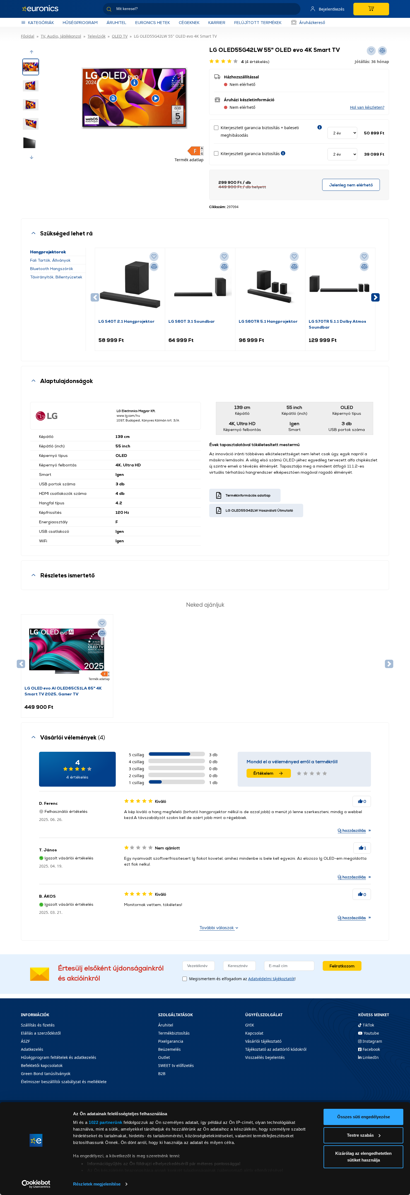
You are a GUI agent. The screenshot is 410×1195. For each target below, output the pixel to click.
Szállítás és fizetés (38, 1025)
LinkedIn (370, 1057)
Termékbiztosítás (174, 1033)
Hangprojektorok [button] (48, 251)
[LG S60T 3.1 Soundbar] (199, 284)
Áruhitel (116, 22)
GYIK (249, 1025)
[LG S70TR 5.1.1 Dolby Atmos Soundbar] (340, 284)
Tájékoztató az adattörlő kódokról (276, 1049)
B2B (161, 1073)
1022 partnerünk (105, 1122)
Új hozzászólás (352, 830)
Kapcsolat (254, 1033)
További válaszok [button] (217, 927)
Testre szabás (360, 1135)
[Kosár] (371, 9)
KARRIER (216, 22)
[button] (31, 51)
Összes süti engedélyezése (363, 1116)
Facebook (370, 1049)
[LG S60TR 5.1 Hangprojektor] (270, 284)
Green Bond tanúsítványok (45, 1073)
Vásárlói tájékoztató (263, 1041)
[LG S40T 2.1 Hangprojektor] (129, 284)
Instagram (371, 1041)
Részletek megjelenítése (96, 1184)
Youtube (371, 1033)
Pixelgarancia (170, 1041)
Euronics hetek (152, 22)
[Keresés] (294, 10)
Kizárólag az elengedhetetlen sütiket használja (363, 1156)
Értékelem (263, 773)
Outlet (164, 1057)
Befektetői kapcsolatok (41, 1065)
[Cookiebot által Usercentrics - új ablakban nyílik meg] (36, 1184)
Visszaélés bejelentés (265, 1057)
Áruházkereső (312, 22)
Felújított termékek (257, 22)
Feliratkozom (342, 965)
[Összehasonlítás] (153, 266)
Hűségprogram (80, 22)
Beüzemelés (169, 1049)
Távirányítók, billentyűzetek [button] (56, 276)
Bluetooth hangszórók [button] (51, 268)
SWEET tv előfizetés (176, 1065)
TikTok (367, 1025)
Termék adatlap (189, 159)
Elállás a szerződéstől (41, 1033)
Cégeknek (189, 22)
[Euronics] (43, 9)
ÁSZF (25, 1041)
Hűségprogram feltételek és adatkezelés (58, 1057)
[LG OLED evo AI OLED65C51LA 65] (67, 651)
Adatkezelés (32, 1049)
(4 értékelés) (255, 61)
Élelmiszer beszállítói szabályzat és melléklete (64, 1081)
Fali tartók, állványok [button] (50, 260)
